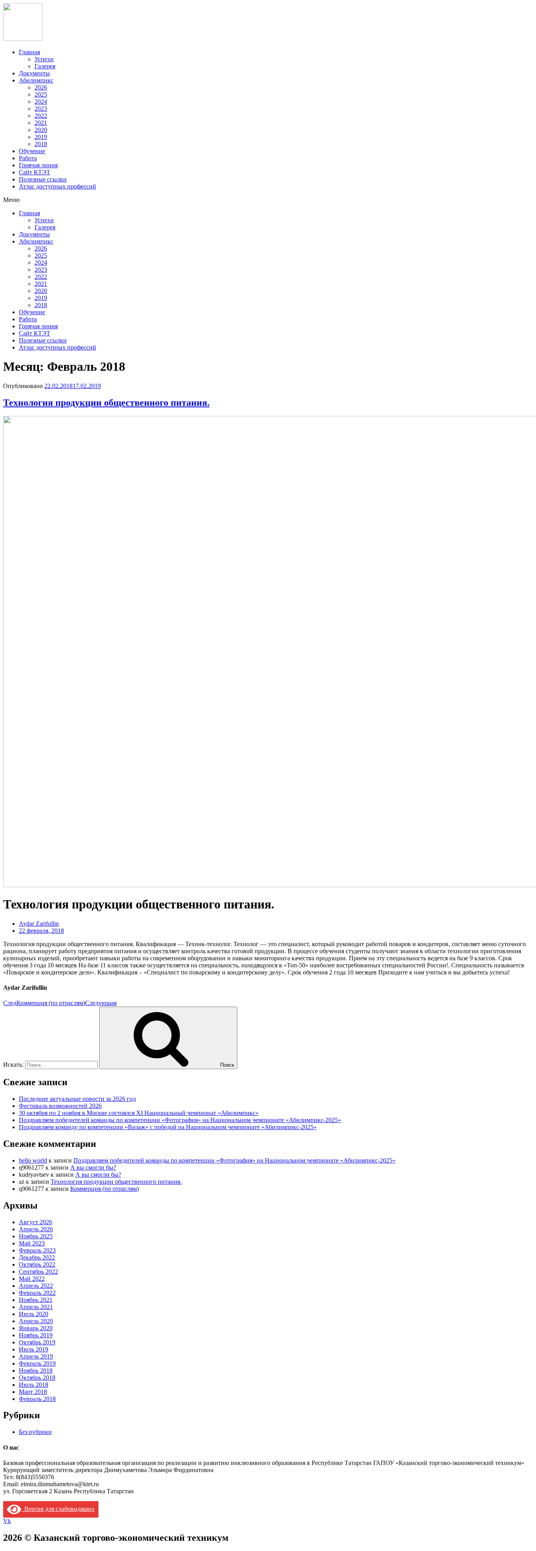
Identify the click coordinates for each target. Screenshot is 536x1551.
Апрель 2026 (36, 1229)
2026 (41, 87)
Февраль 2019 (37, 1363)
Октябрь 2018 (37, 1377)
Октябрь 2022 (37, 1264)
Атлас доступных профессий (57, 186)
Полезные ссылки (43, 179)
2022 (41, 115)
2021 (41, 122)
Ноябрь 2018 (36, 1370)
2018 (41, 144)
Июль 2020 (33, 1314)
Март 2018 (33, 1391)
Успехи (44, 59)
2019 (41, 137)
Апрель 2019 (36, 1356)
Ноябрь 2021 (36, 1299)
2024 (41, 101)
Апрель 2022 (36, 1285)
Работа (28, 158)
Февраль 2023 (37, 1250)
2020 (41, 129)
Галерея (45, 66)
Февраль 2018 (37, 1398)
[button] (268, 199)
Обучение (32, 151)
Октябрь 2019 (37, 1342)
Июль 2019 (33, 1349)
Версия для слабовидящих (58, 1508)
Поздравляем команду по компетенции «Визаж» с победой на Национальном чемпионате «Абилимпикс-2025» (168, 1127)
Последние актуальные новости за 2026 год (77, 1098)
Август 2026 (35, 1222)
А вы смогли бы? (93, 1167)
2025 (41, 94)
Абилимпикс (36, 80)
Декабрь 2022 (37, 1257)
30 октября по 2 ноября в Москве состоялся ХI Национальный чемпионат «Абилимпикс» (139, 1113)
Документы (34, 73)
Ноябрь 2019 (36, 1335)
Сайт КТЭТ (34, 172)
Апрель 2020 (36, 1321)
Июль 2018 (33, 1384)
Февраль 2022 (37, 1292)
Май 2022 (32, 1278)
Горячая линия (38, 165)
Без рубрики (35, 1431)
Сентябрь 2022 (38, 1271)
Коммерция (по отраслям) (104, 1188)
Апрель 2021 (36, 1307)
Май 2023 (32, 1243)
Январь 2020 (36, 1328)
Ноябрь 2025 (36, 1236)
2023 (41, 108)
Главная (29, 52)
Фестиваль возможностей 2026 (60, 1105)
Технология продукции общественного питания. (106, 402)
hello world (33, 1160)
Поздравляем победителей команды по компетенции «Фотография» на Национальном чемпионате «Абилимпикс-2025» (180, 1120)
